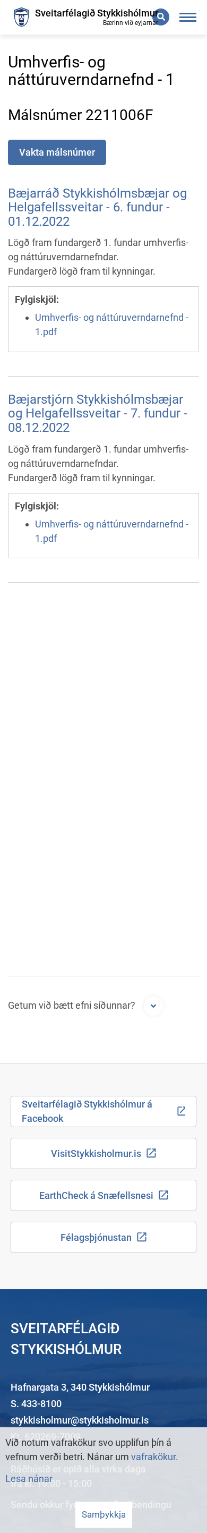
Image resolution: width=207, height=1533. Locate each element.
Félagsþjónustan (96, 1237)
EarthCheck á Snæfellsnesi (96, 1195)
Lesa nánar (29, 1478)
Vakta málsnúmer (57, 152)
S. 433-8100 (36, 1403)
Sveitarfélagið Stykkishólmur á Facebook (87, 1111)
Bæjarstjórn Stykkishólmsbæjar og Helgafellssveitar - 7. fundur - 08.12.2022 (97, 413)
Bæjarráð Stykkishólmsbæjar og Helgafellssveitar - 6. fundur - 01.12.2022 (97, 207)
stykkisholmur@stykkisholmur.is (80, 1420)
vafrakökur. (154, 1456)
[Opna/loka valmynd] (188, 17)
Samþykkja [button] (104, 1514)
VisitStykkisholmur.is (96, 1153)
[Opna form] (153, 1006)
